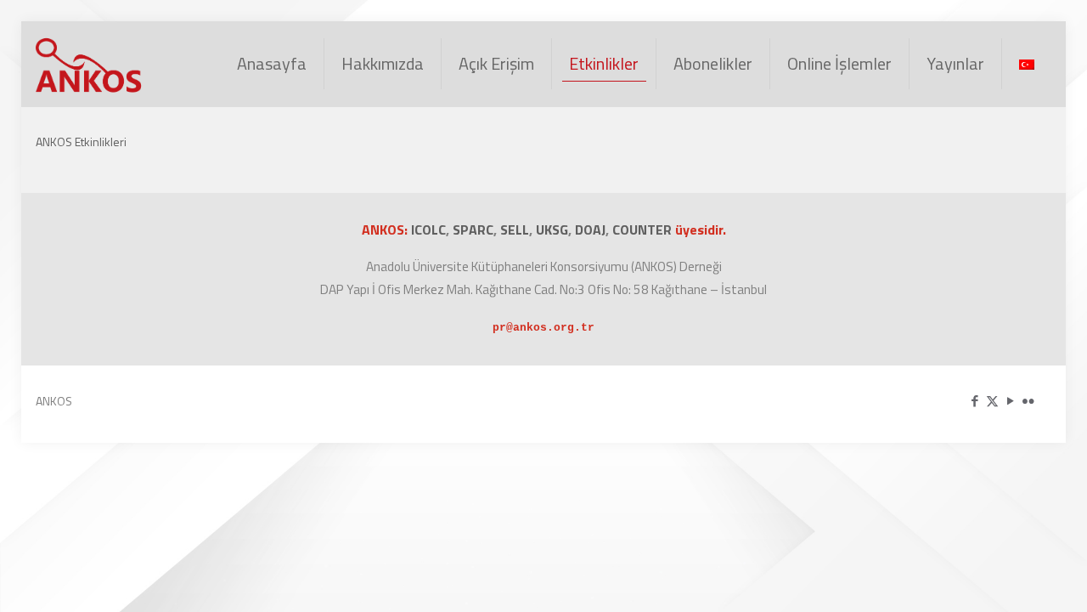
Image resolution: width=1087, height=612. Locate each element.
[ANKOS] (90, 63)
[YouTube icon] (1010, 401)
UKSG (552, 229)
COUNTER (643, 229)
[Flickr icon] (1028, 401)
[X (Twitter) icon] (992, 401)
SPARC (473, 229)
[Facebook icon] (974, 401)
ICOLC (428, 229)
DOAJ (590, 229)
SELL (514, 229)
